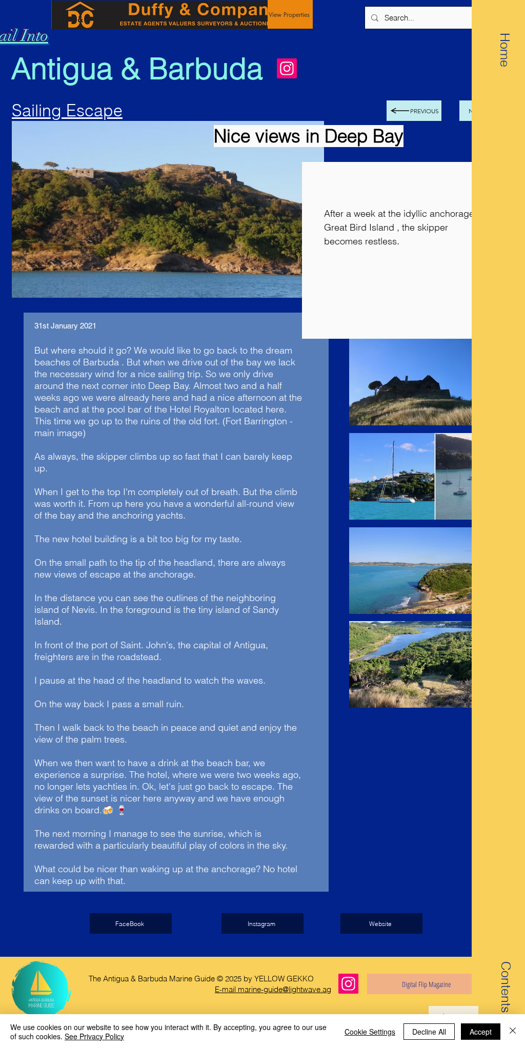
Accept (481, 1031)
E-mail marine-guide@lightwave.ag (273, 989)
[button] (435, 382)
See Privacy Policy (94, 1036)
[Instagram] (287, 68)
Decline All (429, 1031)
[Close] (513, 1031)
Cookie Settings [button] (370, 1031)
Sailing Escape (67, 110)
